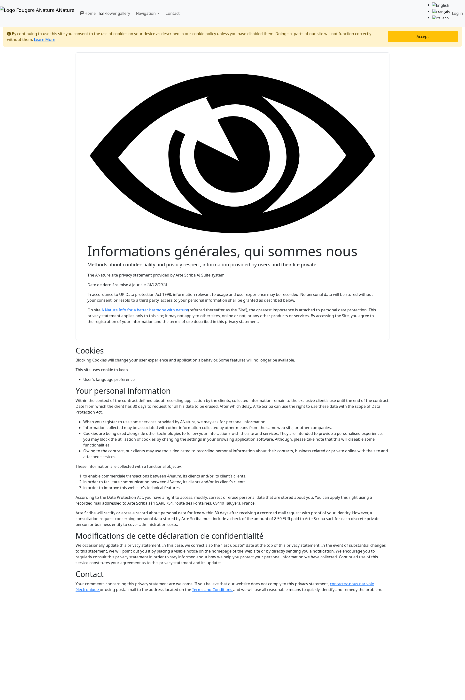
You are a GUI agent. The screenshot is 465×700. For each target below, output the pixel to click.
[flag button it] (440, 18)
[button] (147, 13)
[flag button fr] (441, 11)
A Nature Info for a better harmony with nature (144, 310)
